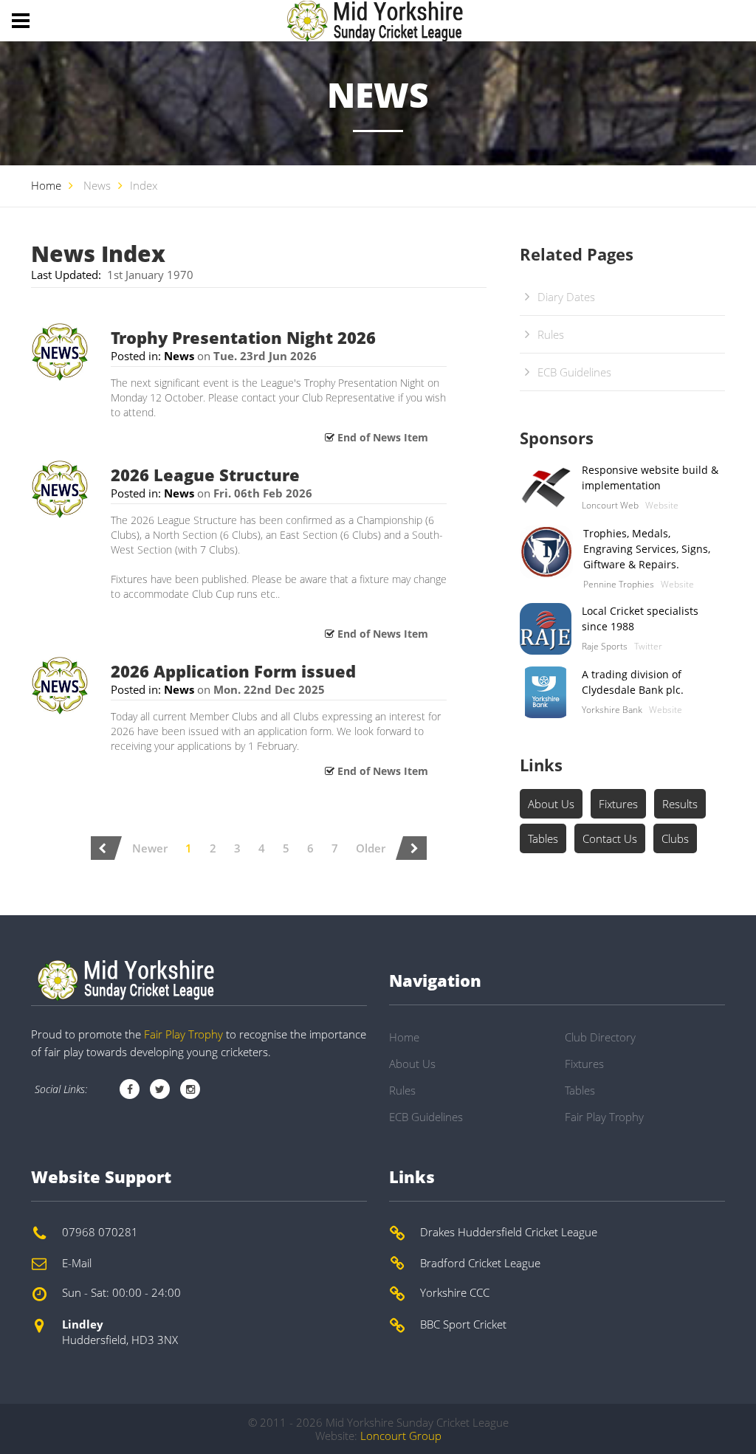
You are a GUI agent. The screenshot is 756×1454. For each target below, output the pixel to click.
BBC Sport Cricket (463, 1324)
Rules (550, 334)
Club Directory (600, 1037)
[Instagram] (190, 1089)
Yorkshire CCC (454, 1292)
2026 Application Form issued (233, 671)
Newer (150, 848)
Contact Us (610, 838)
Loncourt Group (400, 1435)
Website (661, 505)
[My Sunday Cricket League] (123, 980)
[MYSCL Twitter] (160, 1089)
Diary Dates (566, 296)
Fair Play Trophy (183, 1034)
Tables (543, 838)
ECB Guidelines (574, 372)
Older (370, 848)
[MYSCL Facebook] (130, 1089)
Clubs (675, 838)
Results (680, 803)
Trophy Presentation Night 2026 (243, 337)
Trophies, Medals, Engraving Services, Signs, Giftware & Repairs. (646, 548)
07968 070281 (100, 1231)
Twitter (648, 646)
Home (46, 185)
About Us (551, 803)
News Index (98, 254)
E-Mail (77, 1262)
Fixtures (618, 803)
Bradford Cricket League (480, 1262)
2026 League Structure (205, 474)
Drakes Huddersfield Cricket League (508, 1231)
